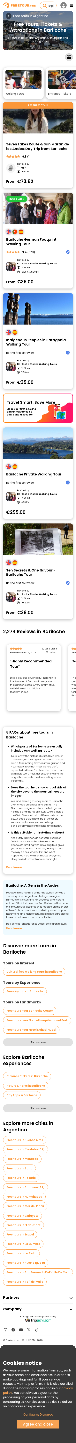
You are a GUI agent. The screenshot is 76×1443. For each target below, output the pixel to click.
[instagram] (5, 1329)
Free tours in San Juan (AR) (25, 1187)
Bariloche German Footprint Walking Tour (31, 241)
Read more (14, 867)
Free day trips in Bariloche (24, 991)
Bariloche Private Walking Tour (33, 474)
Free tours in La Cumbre (23, 1244)
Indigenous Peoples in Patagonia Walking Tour (36, 342)
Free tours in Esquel (20, 1234)
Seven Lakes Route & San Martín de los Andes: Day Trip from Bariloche (37, 146)
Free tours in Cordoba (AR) (25, 1149)
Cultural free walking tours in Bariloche (34, 972)
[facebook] (13, 1329)
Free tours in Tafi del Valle (24, 1282)
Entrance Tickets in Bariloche (27, 1076)
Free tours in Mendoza (22, 1159)
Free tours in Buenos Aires (24, 1140)
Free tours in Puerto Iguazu (25, 1263)
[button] (23, 83)
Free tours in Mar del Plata (25, 1206)
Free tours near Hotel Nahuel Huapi (31, 1030)
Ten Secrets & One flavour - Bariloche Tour (31, 572)
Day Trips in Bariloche (21, 1095)
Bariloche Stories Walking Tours (37, 263)
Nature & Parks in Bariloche (25, 1086)
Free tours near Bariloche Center (29, 1011)
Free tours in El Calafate (23, 1225)
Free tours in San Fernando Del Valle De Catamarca (39, 1272)
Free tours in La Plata (21, 1253)
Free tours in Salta (19, 1168)
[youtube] (21, 1329)
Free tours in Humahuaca (24, 1197)
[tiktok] (36, 1329)
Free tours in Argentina (30, 16)
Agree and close (38, 1424)
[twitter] (29, 1329)
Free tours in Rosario (21, 1178)
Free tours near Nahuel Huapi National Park (37, 1020)
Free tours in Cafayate (22, 1216)
